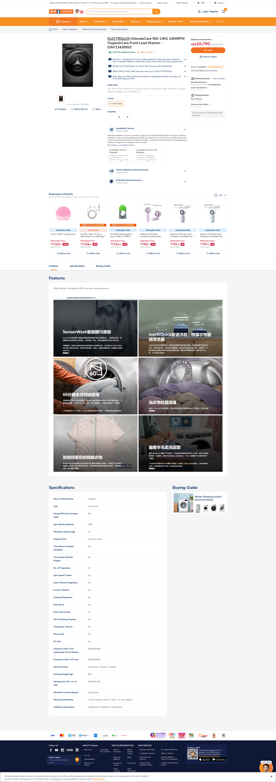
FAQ (129, 757)
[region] (138, 777)
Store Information (131, 770)
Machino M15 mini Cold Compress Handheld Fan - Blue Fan (212, 236)
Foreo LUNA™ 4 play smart (63, 234)
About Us (88, 749)
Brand (83, 21)
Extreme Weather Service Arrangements (169, 758)
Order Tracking (182, 3)
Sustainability (89, 759)
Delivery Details (219, 78)
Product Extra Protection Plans (146, 764)
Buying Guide (103, 266)
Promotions (99, 21)
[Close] (271, 776)
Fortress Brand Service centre (169, 764)
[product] (63, 213)
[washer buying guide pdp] (199, 503)
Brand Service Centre (130, 751)
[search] (156, 11)
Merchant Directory (199, 21)
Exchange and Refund (145, 758)
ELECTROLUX (119, 38)
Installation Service (147, 753)
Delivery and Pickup (147, 749)
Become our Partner (88, 764)
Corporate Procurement (105, 750)
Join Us (87, 755)
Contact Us (131, 763)
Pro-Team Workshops (169, 749)
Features (53, 266)
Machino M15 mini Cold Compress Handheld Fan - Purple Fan (182, 236)
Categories (65, 21)
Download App (145, 3)
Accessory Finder (117, 764)
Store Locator (162, 3)
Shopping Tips (154, 21)
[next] (221, 21)
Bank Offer (117, 21)
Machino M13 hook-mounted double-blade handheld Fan (150, 236)
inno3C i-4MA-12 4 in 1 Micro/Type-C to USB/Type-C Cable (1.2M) (92, 236)
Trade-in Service (167, 753)
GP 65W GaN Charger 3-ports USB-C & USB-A (121, 235)
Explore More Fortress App (209, 756)
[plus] (127, 117)
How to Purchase (117, 750)
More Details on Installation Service (121, 145)
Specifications (77, 266)
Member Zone (175, 21)
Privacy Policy (99, 779)
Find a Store (54, 757)
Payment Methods (116, 758)
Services (135, 21)
